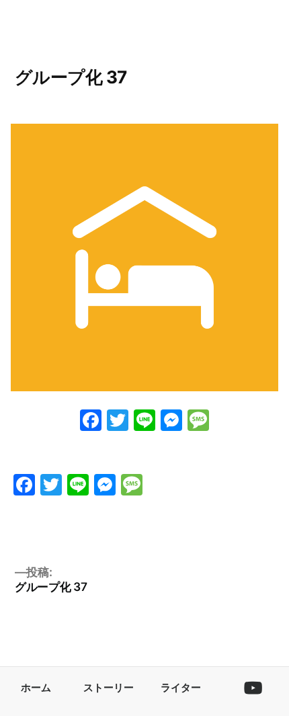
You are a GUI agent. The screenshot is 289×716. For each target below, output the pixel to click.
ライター (181, 687)
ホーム (36, 687)
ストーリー (108, 687)
